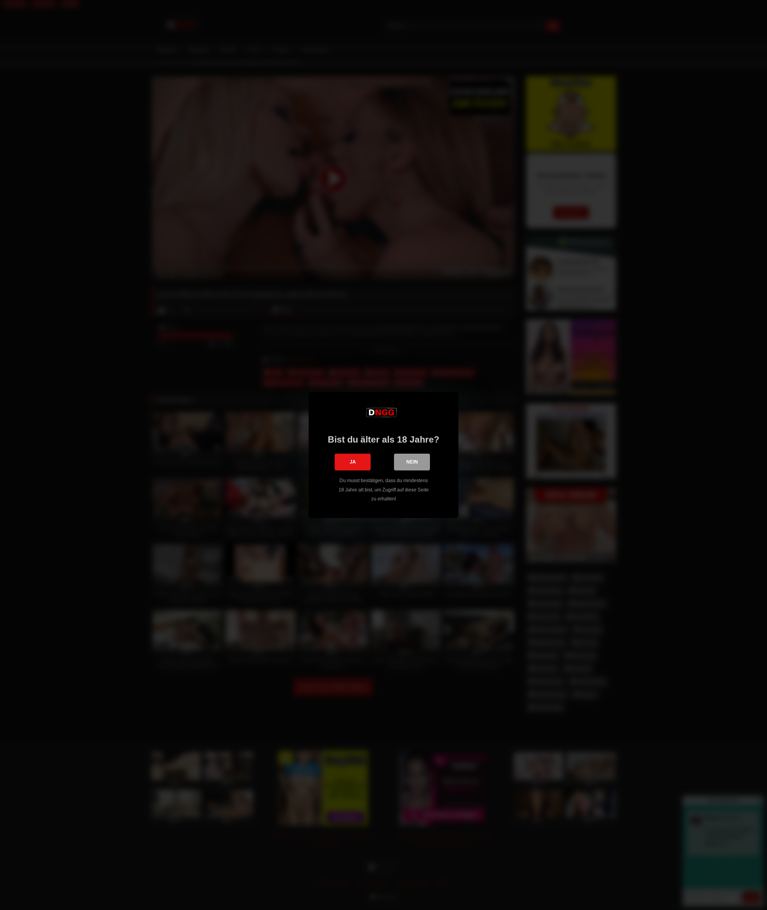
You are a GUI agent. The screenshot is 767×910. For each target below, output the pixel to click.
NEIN (412, 461)
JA (353, 461)
